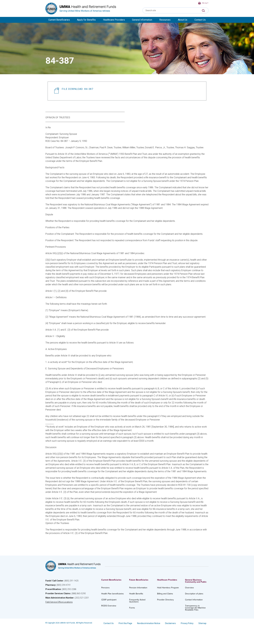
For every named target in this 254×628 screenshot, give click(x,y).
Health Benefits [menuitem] (136, 593)
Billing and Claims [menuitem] (165, 593)
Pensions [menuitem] (105, 587)
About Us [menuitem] (182, 19)
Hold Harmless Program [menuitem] (168, 587)
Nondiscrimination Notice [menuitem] (148, 623)
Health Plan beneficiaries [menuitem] (112, 593)
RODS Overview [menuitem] (108, 605)
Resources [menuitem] (165, 19)
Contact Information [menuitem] (194, 599)
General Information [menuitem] (142, 19)
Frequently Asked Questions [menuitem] (137, 600)
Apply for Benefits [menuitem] (86, 19)
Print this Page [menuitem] (125, 623)
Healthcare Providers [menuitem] (114, 19)
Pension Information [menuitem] (138, 587)
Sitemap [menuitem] (202, 623)
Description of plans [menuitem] (194, 593)
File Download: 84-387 (77, 89)
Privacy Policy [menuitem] (187, 623)
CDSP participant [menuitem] (108, 599)
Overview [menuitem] (189, 587)
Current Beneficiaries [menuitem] (59, 19)
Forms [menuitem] (132, 608)
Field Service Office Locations (59, 602)
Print (205, 3)
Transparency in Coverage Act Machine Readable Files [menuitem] (195, 607)
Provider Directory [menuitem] (165, 599)
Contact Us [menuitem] (200, 19)
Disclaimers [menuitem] (170, 623)
